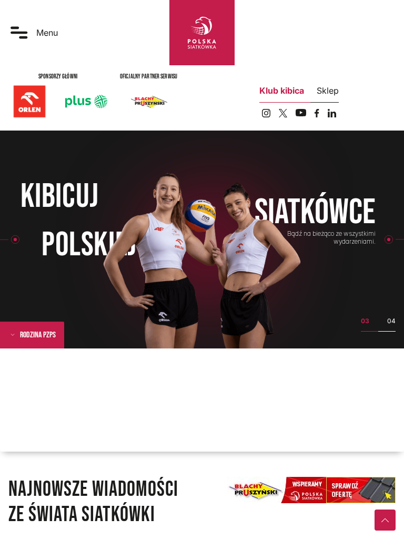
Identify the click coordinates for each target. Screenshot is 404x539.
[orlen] (29, 102)
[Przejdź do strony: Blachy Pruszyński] (149, 102)
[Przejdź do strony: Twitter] (283, 113)
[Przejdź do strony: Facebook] (317, 113)
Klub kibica (281, 90)
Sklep (328, 90)
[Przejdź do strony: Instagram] (266, 113)
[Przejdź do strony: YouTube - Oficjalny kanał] (301, 113)
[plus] (86, 102)
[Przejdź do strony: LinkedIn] (332, 113)
